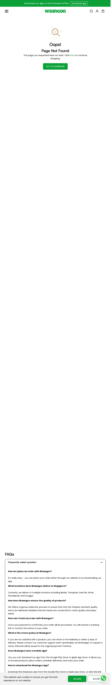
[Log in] (97, 11)
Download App (79, 3)
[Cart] (103, 11)
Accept (97, 678)
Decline (77, 678)
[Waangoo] (55, 11)
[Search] (91, 11)
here (72, 55)
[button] (6, 11)
